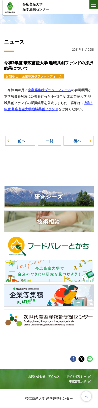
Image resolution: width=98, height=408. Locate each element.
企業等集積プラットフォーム (42, 76)
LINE (90, 359)
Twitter (81, 359)
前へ (21, 140)
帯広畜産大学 (77, 381)
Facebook (73, 359)
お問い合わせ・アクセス (44, 376)
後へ (77, 140)
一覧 (49, 140)
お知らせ (12, 76)
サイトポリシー (76, 376)
